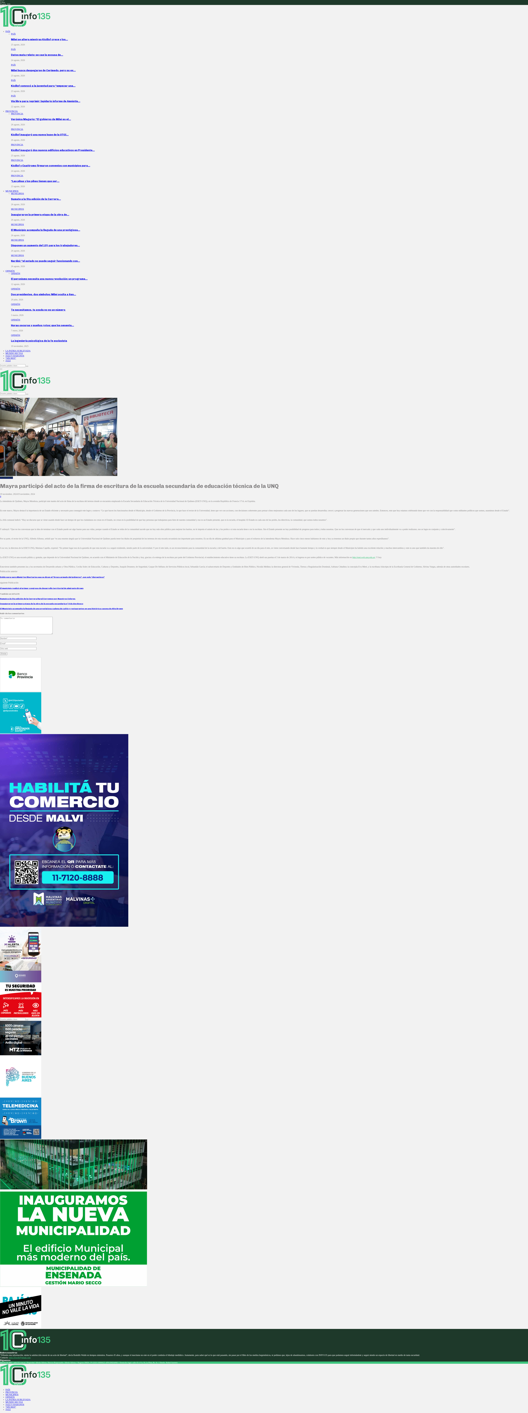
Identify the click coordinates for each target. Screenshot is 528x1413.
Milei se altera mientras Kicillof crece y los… (39, 39)
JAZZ (8, 361)
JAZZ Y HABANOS (15, 356)
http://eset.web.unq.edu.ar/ (363, 557)
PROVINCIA (12, 111)
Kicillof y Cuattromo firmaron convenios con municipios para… (50, 165)
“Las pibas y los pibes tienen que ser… (35, 181)
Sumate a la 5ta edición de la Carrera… (36, 199)
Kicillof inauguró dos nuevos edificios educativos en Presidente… (53, 150)
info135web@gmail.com (20, 1357)
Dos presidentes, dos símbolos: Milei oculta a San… (43, 294)
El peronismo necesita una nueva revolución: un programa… (49, 278)
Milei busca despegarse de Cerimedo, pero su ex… (43, 70)
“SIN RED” (11, 358)
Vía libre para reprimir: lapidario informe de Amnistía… (45, 101)
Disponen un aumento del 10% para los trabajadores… (45, 245)
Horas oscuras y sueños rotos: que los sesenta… (42, 325)
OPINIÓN (10, 271)
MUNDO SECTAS (14, 353)
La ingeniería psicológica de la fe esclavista (39, 340)
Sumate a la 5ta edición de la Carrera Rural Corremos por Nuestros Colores (38, 599)
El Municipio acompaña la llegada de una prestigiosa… (45, 230)
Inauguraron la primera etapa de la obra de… (40, 214)
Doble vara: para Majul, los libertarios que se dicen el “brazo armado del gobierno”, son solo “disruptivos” (52, 577)
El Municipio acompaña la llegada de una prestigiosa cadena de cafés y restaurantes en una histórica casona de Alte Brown (61, 608)
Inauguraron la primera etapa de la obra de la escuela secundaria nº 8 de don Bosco (41, 604)
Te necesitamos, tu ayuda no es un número (38, 309)
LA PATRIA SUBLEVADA (18, 351)
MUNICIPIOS (12, 191)
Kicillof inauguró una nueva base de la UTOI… (40, 134)
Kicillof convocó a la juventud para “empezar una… (43, 85)
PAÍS (8, 31)
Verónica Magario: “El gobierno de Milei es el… (41, 119)
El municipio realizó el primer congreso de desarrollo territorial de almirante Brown (41, 588)
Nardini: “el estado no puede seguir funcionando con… (45, 261)
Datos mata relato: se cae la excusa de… (37, 54)
